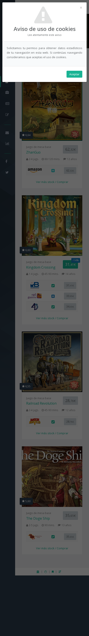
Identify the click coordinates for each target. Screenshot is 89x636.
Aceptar (74, 74)
